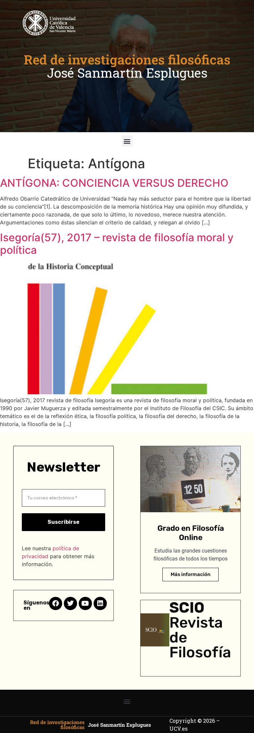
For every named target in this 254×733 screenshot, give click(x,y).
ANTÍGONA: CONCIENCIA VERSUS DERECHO (114, 182)
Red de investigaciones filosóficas (127, 59)
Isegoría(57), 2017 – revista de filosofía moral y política (116, 243)
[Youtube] (85, 603)
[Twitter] (70, 603)
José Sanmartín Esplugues (127, 72)
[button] (127, 140)
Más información (190, 574)
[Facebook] (55, 603)
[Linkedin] (100, 603)
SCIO (186, 607)
